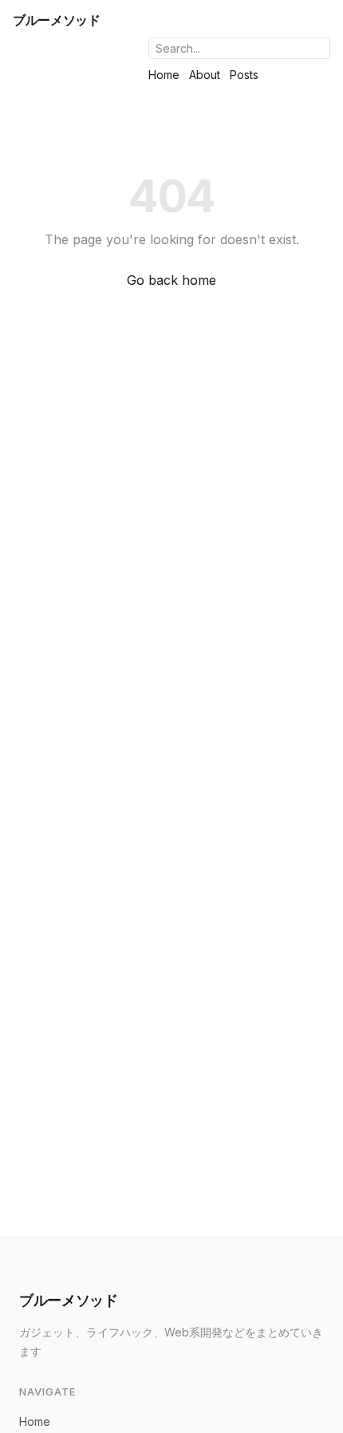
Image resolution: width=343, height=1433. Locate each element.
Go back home (171, 280)
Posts (244, 74)
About (204, 74)
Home (163, 74)
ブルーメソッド (57, 20)
